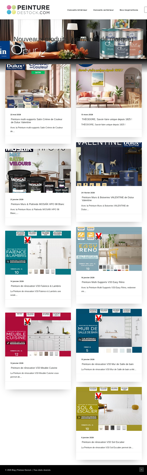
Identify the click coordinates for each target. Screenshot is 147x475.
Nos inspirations (129, 10)
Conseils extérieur (103, 10)
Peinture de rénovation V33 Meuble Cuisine (34, 368)
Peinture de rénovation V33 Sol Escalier (103, 442)
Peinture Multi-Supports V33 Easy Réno (103, 282)
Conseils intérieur (77, 10)
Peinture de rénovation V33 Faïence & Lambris (36, 286)
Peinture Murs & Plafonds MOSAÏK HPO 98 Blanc (37, 204)
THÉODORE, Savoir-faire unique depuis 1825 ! (107, 119)
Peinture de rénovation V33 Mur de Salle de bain (108, 364)
